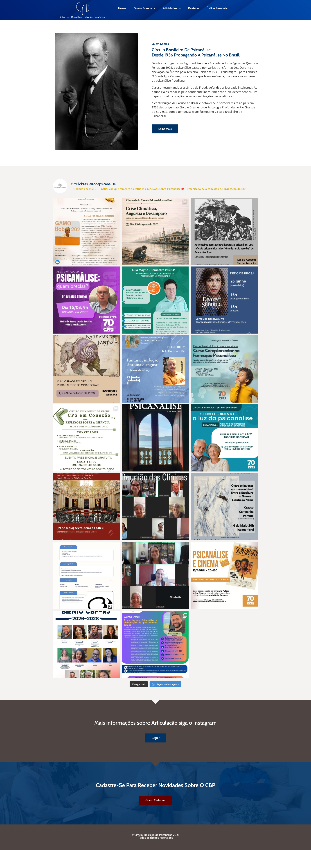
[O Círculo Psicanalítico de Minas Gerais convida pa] (224, 231)
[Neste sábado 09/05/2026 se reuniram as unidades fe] (155, 506)
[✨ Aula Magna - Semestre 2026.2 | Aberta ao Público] (155, 300)
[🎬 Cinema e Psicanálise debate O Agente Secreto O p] (224, 575)
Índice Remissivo (218, 8)
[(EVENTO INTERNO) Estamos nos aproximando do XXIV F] (86, 231)
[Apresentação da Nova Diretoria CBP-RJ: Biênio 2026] (86, 644)
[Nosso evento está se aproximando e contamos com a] (155, 231)
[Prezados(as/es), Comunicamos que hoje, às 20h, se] (86, 575)
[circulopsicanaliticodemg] (86, 368)
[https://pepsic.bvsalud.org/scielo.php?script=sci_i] (155, 437)
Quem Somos (143, 8)
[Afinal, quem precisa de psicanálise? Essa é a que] (86, 300)
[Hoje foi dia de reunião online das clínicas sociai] (155, 575)
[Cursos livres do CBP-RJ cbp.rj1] (155, 644)
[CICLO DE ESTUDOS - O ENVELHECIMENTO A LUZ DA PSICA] (224, 437)
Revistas (193, 8)
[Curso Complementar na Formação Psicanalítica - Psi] (224, 368)
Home (122, 8)
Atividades (170, 8)
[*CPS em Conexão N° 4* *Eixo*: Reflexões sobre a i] (86, 437)
